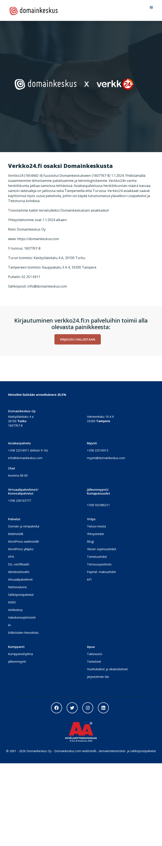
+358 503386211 (98, 505)
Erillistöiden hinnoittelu (23, 633)
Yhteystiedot (95, 534)
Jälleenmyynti (17, 662)
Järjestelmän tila (98, 677)
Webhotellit (15, 534)
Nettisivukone (17, 587)
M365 (12, 602)
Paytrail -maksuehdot (101, 572)
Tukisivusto (94, 654)
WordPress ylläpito (21, 549)
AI (9, 625)
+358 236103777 (19, 501)
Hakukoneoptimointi (22, 617)
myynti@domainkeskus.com (106, 458)
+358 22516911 (18, 450)
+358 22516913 (97, 450)
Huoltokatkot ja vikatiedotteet (107, 669)
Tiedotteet (94, 662)
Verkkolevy (15, 610)
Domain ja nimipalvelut (23, 526)
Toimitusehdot (97, 557)
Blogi (90, 541)
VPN (11, 557)
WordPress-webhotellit (23, 541)
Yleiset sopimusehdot (101, 549)
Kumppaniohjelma (20, 654)
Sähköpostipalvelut (21, 595)
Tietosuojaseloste (99, 564)
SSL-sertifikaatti (18, 564)
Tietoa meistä (96, 526)
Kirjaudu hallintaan (77, 339)
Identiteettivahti (18, 572)
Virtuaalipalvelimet (20, 579)
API (89, 579)
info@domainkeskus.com (25, 458)
